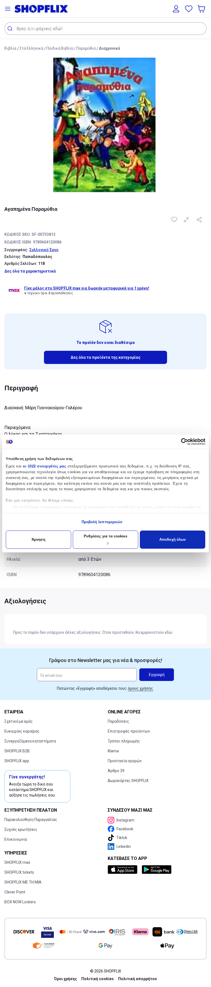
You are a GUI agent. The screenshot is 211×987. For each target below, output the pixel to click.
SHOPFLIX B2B (17, 751)
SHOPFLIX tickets (19, 872)
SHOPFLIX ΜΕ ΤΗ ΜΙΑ (22, 882)
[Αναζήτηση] (10, 29)
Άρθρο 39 (116, 771)
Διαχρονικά (109, 48)
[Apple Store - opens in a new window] (124, 869)
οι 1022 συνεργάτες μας (44, 466)
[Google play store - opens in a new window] (157, 869)
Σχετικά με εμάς (18, 721)
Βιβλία (10, 48)
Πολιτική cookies (97, 979)
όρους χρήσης (140, 688)
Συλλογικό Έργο (44, 250)
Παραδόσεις (118, 721)
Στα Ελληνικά (31, 48)
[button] (7, 8)
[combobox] (105, 28)
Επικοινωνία (15, 839)
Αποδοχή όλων (172, 539)
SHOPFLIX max (17, 862)
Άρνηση (38, 539)
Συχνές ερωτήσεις (20, 829)
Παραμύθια (86, 48)
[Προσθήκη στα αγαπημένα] (175, 219)
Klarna (113, 751)
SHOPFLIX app (16, 761)
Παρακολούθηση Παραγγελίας (30, 819)
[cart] (202, 9)
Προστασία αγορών (125, 761)
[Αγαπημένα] (189, 9)
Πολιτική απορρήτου (137, 979)
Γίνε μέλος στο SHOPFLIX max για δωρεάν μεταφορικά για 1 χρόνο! (86, 288)
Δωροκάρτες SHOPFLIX (128, 780)
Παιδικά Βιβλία (59, 48)
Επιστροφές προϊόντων (129, 731)
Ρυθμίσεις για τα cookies (105, 536)
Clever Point (14, 892)
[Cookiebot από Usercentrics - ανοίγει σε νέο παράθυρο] (181, 441)
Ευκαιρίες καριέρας (22, 731)
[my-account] (176, 9)
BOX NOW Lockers (20, 902)
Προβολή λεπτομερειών (102, 522)
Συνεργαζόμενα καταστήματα (30, 741)
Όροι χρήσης (65, 979)
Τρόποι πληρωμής (124, 741)
